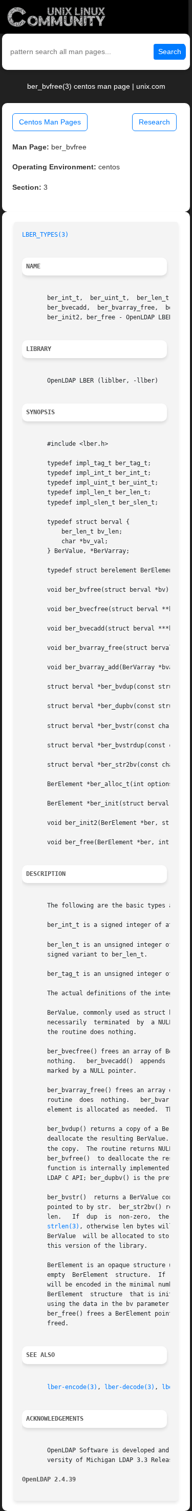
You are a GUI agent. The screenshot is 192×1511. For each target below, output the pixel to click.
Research (154, 122)
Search (169, 51)
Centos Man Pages (50, 122)
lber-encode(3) (72, 1387)
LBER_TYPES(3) (45, 234)
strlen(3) (63, 1226)
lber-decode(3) (129, 1387)
